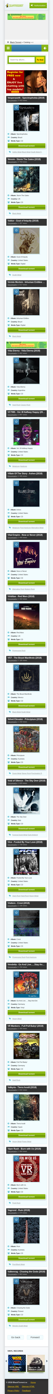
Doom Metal (44, 152)
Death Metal (35, 152)
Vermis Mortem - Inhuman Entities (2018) (26, 282)
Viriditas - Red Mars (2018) (21, 596)
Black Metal (26, 152)
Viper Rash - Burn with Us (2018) (24, 1149)
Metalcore (16, 466)
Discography (12, 100)
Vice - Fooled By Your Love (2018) (25, 842)
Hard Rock (16, 405)
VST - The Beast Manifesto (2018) (25, 658)
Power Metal (26, 1142)
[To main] (14, 5)
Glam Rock (16, 896)
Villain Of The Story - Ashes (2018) (25, 473)
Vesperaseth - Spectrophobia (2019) (26, 98)
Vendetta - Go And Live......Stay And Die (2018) (26, 964)
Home (33, 1382)
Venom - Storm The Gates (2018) (24, 159)
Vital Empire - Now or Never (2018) (25, 535)
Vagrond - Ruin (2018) (19, 1210)
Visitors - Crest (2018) (19, 903)
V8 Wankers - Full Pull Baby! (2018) (25, 1026)
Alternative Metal (37, 528)
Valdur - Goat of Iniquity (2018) (23, 221)
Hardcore (23, 466)
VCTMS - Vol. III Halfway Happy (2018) (26, 412)
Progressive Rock (18, 651)
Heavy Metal (33, 896)
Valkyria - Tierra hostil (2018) (22, 1087)
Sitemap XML (13, 1386)
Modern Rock (30, 589)
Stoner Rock (26, 773)
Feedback (26, 1390)
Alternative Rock (18, 589)
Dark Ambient (33, 835)
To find (40, 60)
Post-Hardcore (25, 528)
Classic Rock (25, 405)
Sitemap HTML (28, 1386)
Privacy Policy (13, 1390)
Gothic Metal (17, 152)
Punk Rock (16, 1203)
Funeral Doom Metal (19, 835)
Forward (35, 1337)
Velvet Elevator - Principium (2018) (25, 719)
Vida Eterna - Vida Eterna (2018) (24, 350)
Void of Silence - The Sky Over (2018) (26, 780)
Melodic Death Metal (20, 1326)
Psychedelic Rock (37, 773)
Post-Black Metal (18, 1264)
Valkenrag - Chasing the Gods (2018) (26, 1271)
